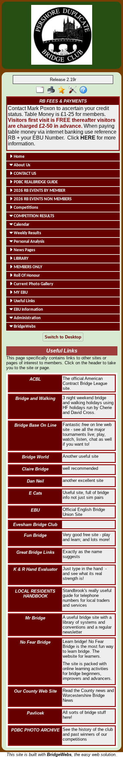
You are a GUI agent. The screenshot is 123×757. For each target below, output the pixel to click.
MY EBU (20, 292)
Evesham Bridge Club (35, 524)
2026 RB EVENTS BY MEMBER (39, 191)
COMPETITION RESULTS (33, 216)
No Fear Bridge (35, 642)
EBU (35, 510)
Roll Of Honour (26, 275)
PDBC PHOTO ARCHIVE (35, 730)
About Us (21, 165)
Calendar (21, 224)
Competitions (25, 208)
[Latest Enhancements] (63, 90)
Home (19, 157)
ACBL (35, 379)
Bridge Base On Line (35, 425)
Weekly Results (27, 233)
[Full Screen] (41, 90)
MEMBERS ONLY (27, 267)
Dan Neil (35, 481)
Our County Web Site (35, 691)
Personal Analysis (28, 241)
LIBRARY (21, 258)
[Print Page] (52, 90)
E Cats (35, 493)
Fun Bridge (35, 535)
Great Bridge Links (35, 552)
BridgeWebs (24, 326)
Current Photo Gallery (33, 284)
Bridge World (35, 456)
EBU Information (28, 309)
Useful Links (24, 301)
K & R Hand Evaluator (35, 569)
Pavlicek (35, 713)
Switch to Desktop (63, 337)
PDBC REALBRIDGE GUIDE (35, 182)
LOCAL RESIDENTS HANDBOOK (35, 594)
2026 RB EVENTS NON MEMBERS (42, 199)
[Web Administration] (74, 90)
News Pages (24, 250)
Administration (27, 318)
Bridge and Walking (35, 398)
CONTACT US (24, 174)
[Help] (84, 90)
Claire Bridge (35, 469)
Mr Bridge (35, 618)
